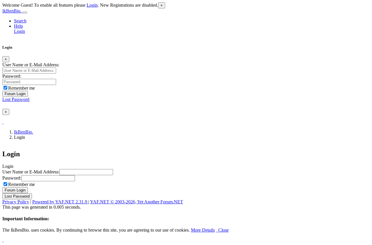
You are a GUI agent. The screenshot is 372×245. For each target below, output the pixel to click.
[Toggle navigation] (25, 12)
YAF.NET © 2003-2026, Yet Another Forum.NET (136, 201)
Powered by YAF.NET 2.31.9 (60, 201)
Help (18, 26)
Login (92, 5)
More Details (203, 230)
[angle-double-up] (2, 239)
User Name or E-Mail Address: (30, 64)
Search (20, 20)
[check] (2, 122)
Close (222, 230)
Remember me (21, 88)
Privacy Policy (15, 201)
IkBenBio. (12, 10)
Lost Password (15, 99)
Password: (11, 76)
